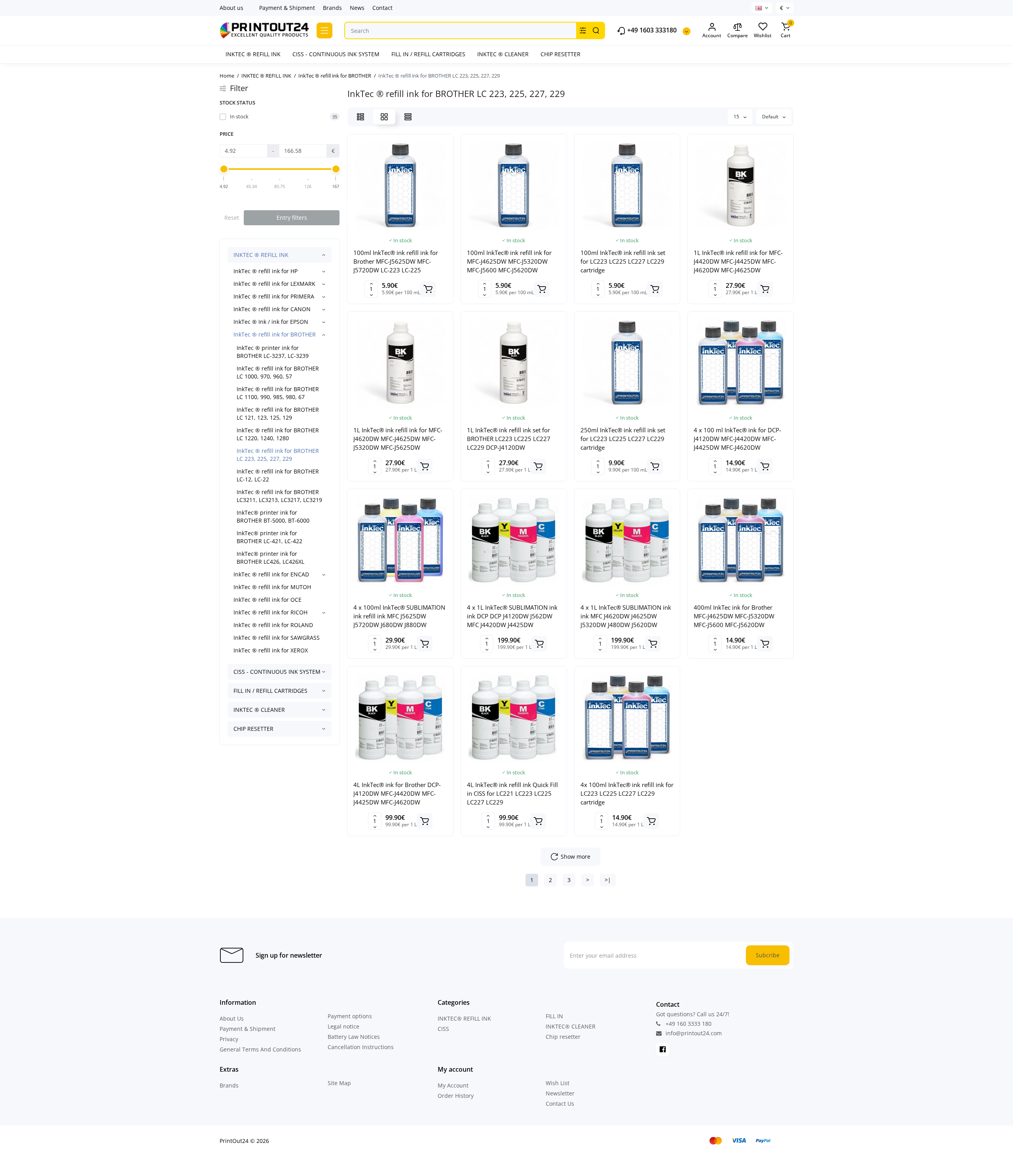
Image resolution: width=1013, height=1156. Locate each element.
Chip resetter (563, 1036)
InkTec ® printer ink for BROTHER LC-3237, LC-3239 (273, 351)
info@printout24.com (693, 1033)
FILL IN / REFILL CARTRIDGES (270, 690)
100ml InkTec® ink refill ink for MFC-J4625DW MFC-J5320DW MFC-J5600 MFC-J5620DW (509, 261)
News (357, 7)
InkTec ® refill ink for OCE (267, 599)
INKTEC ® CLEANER (259, 709)
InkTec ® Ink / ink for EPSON (270, 321)
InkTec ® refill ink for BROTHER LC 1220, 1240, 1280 (278, 434)
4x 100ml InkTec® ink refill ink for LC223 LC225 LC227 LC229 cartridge (626, 793)
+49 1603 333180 (651, 30)
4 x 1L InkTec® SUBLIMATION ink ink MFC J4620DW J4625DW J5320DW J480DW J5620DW (625, 616)
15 (737, 116)
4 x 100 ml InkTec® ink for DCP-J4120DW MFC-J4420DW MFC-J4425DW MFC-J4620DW (737, 438)
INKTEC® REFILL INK (464, 1018)
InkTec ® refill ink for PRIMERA (273, 296)
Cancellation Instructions (361, 1047)
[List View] (360, 116)
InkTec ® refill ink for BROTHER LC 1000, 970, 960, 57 (278, 372)
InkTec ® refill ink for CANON (272, 309)
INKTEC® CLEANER (571, 1026)
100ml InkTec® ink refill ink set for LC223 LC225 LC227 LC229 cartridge (622, 261)
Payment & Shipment (287, 7)
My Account (453, 1085)
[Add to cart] (428, 289)
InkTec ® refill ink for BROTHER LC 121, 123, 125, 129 (278, 413)
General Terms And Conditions (260, 1049)
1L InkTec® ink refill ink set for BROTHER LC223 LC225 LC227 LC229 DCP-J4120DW (508, 438)
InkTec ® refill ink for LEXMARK (274, 283)
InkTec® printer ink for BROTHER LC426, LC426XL (270, 557)
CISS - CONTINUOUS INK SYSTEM (277, 671)
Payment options (350, 1016)
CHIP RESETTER (253, 728)
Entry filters (292, 217)
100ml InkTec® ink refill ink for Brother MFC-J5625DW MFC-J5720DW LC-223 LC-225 (395, 261)
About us (231, 7)
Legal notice (343, 1026)
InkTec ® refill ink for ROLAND (273, 625)
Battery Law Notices (354, 1036)
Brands (332, 7)
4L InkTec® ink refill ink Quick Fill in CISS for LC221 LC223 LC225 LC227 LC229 (512, 793)
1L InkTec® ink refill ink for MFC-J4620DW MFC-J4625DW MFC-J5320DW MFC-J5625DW (397, 438)
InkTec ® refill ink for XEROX (270, 650)
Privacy (229, 1039)
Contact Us (560, 1103)
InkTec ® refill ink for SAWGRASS (276, 637)
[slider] (224, 169)
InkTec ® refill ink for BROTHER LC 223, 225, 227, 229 (278, 454)
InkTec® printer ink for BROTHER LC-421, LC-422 (269, 537)
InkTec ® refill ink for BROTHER (274, 334)
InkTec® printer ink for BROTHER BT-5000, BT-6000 (273, 516)
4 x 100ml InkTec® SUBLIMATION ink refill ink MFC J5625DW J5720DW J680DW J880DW (399, 616)
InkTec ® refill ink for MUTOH (272, 587)
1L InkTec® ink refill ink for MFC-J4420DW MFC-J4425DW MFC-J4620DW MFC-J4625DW (738, 261)
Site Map (339, 1083)
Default (771, 116)
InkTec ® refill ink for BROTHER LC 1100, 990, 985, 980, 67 (278, 393)
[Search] (596, 30)
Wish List (557, 1083)
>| (608, 880)
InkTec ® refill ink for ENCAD (271, 574)
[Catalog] (324, 30)
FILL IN (554, 1016)
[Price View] (408, 116)
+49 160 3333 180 (687, 1023)
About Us (232, 1018)
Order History (456, 1095)
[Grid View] (384, 116)
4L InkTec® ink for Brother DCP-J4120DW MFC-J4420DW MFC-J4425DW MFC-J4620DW (397, 793)
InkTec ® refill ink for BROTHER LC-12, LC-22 (278, 475)
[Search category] (583, 30)
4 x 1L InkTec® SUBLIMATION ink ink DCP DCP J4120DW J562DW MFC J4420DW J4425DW (512, 616)
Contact (382, 7)
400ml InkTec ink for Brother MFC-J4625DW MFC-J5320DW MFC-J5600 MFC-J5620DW (734, 616)
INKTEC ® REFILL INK (260, 255)
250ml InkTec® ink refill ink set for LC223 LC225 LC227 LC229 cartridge (622, 438)
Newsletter (560, 1093)
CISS (443, 1028)
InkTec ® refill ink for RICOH (270, 612)
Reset (231, 217)
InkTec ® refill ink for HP (265, 271)
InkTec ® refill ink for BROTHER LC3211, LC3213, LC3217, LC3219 (279, 496)
